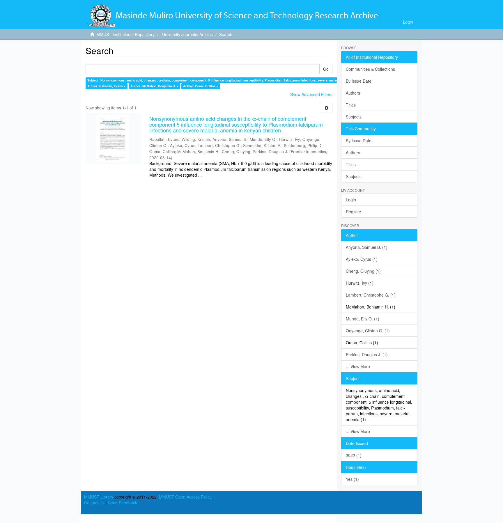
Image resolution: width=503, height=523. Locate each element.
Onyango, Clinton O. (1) (368, 331)
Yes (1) (352, 479)
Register (353, 211)
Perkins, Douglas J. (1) (367, 354)
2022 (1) (354, 455)
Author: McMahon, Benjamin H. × (154, 86)
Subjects (354, 117)
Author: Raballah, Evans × (106, 86)
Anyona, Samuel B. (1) (366, 247)
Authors (353, 93)
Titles (351, 105)
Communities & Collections (370, 69)
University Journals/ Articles (187, 34)
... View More (358, 366)
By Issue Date (358, 81)
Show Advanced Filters (311, 94)
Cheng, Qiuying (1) (363, 271)
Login (351, 200)
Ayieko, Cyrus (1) (362, 259)
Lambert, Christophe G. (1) (371, 295)
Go (326, 69)
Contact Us (94, 503)
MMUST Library (98, 497)
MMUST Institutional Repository (125, 34)
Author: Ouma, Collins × (200, 86)
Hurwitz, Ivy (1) (359, 283)
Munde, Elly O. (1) (362, 319)
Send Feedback (122, 503)
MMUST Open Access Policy (185, 497)
